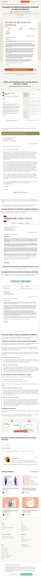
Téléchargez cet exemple (18, 331)
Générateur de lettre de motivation (7, 527)
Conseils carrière (24, 541)
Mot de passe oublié (5, 553)
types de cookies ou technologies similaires (26, 566)
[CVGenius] (4, 1)
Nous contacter (4, 550)
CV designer (4, 525)
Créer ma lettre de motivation (19, 69)
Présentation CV (24, 530)
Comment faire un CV (24, 529)
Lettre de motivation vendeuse (27, 451)
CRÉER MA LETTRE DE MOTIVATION (20, 431)
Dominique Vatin (15, 458)
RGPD (3, 558)
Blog (22, 536)
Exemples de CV (24, 525)
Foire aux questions (5, 548)
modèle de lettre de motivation (27, 73)
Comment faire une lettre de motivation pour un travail (10, 489)
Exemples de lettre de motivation (7, 536)
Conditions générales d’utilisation (7, 555)
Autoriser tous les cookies (26, 574)
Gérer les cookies (14, 574)
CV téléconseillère (6, 445)
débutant (8, 352)
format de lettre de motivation (18, 128)
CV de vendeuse (30, 199)
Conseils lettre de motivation (26, 539)
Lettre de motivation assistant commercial (11, 451)
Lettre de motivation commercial (11, 120)
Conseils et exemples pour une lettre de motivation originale (30, 511)
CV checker (4, 529)
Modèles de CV (23, 527)
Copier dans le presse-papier (21, 192)
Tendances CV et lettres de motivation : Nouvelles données (10, 511)
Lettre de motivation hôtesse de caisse (32, 120)
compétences (28, 343)
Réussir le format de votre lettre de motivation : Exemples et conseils (29, 489)
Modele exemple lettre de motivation (9, 4)
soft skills (12, 353)
